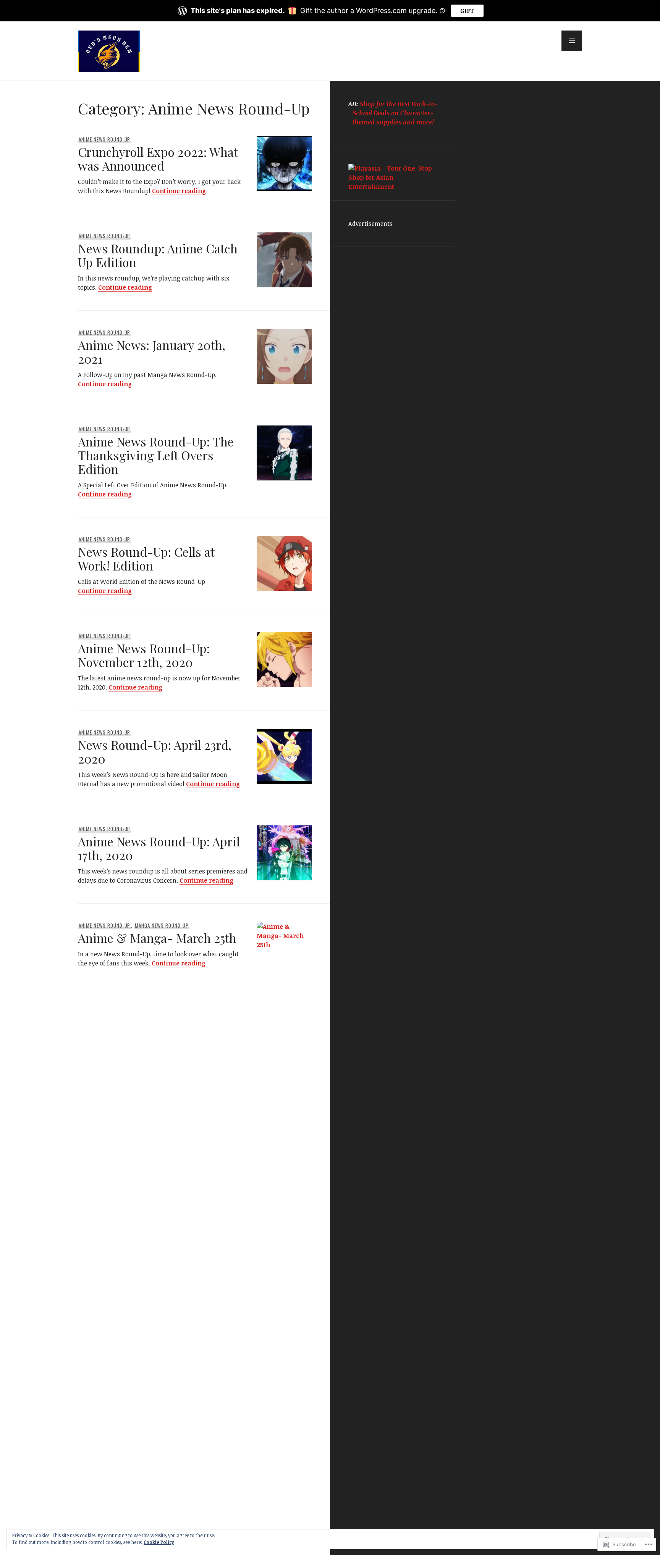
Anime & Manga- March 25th (157, 938)
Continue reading (179, 191)
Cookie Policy (159, 1542)
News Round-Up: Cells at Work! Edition (146, 558)
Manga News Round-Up (162, 925)
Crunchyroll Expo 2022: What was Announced (158, 158)
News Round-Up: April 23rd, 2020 (154, 751)
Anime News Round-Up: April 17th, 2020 (159, 848)
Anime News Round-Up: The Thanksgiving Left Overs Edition (156, 455)
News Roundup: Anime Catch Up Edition (158, 255)
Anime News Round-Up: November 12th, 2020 (144, 655)
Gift (467, 10)
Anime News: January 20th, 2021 (151, 352)
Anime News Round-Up (105, 139)
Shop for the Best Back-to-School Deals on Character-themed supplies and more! (395, 113)
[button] (571, 41)
